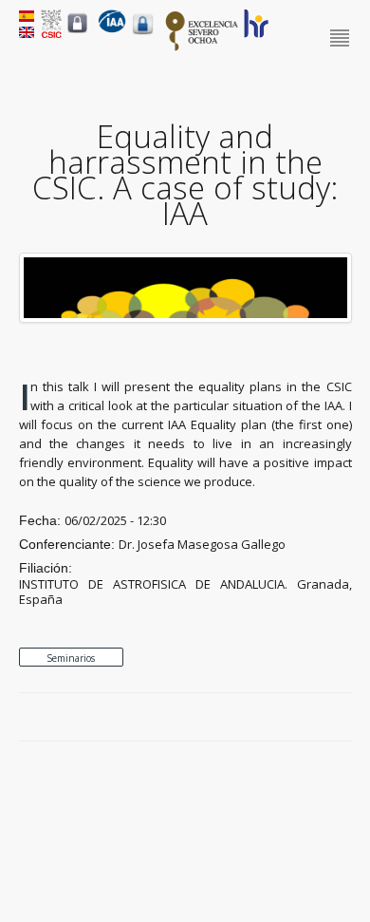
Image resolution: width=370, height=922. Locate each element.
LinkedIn (342, 717)
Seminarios (70, 658)
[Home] (112, 28)
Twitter (298, 717)
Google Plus (320, 717)
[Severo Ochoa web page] (202, 47)
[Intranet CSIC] (77, 32)
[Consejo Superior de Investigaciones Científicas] (51, 33)
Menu (341, 38)
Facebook (277, 717)
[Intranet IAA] (142, 34)
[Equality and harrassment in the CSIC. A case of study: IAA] (185, 318)
